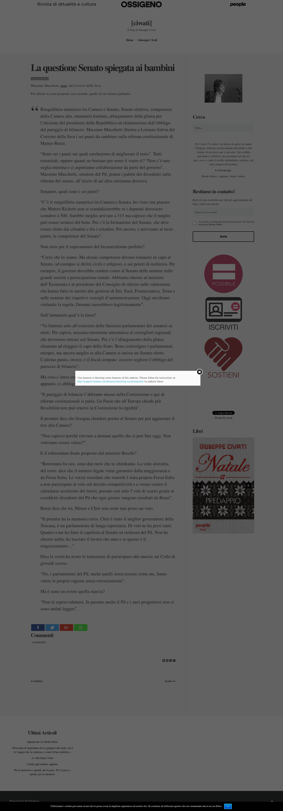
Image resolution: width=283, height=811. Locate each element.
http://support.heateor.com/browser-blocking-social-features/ (110, 381)
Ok (227, 806)
